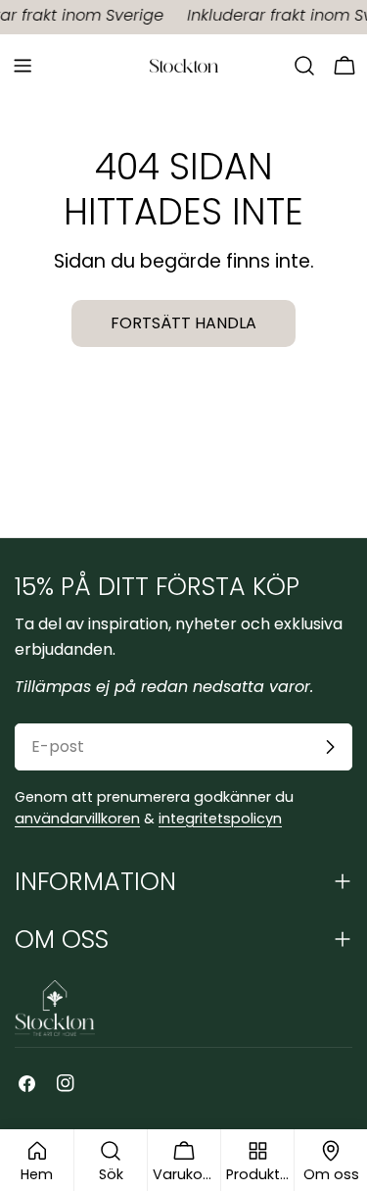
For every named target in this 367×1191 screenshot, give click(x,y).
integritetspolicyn (220, 818)
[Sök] (304, 65)
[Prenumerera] (329, 747)
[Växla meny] (22, 65)
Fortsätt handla (183, 323)
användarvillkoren (77, 818)
